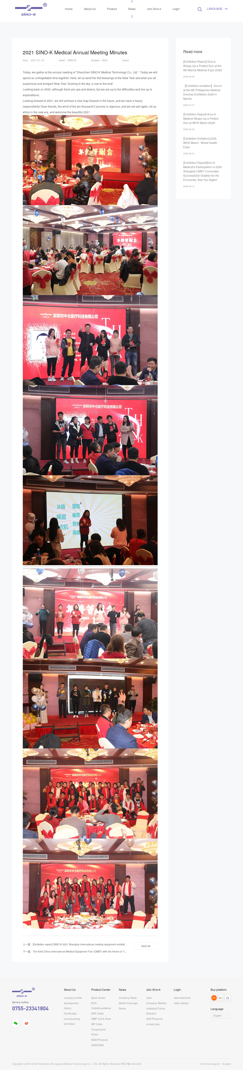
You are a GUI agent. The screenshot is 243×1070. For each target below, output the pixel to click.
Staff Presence (154, 1018)
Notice (122, 1008)
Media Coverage (128, 1003)
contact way (153, 1024)
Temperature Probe (98, 1032)
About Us (90, 9)
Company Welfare (156, 1003)
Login (176, 9)
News (132, 9)
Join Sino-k (154, 9)
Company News (128, 997)
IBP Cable (96, 1024)
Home (69, 9)
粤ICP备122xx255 (131, 1064)
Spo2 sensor (98, 997)
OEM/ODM (97, 1045)
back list (145, 946)
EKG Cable (97, 1013)
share (125, 60)
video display (181, 1003)
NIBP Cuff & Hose (101, 1018)
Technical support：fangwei (215, 1064)
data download (182, 997)
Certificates (70, 1013)
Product (112, 9)
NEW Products (99, 1040)
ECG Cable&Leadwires (101, 1005)
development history (71, 1005)
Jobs (149, 997)
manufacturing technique (72, 1021)
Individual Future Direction (155, 1011)
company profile (73, 997)
